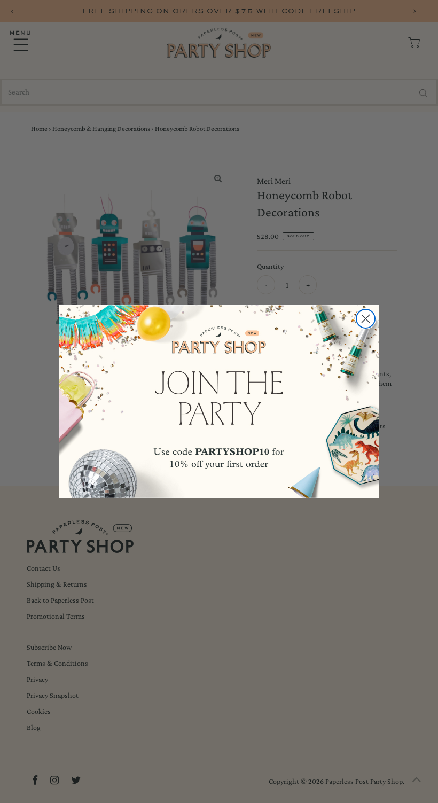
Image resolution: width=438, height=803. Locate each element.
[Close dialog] (365, 318)
